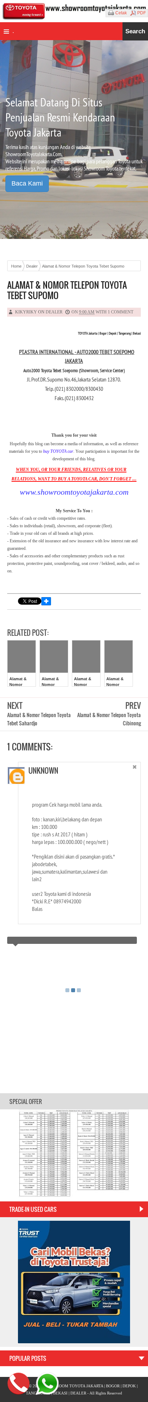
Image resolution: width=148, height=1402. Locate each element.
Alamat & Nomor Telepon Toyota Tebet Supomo (67, 290)
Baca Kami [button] (27, 183)
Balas (126, 783)
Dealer (54, 312)
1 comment (120, 312)
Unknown (43, 770)
